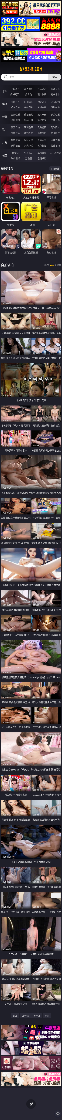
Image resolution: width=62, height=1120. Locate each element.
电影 (4, 117)
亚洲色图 (28, 127)
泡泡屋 (28, 158)
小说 (4, 142)
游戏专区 (55, 88)
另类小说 (28, 145)
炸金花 (28, 94)
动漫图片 (55, 127)
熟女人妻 (15, 107)
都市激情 (15, 140)
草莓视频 (42, 152)
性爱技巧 (55, 145)
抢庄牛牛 (55, 94)
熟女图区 (42, 132)
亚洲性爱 (15, 114)
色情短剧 (42, 158)
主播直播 (42, 107)
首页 (15, 1015)
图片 (4, 129)
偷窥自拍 (15, 127)
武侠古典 (55, 140)
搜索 (54, 77)
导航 (4, 155)
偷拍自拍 (28, 114)
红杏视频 (15, 158)
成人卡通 (42, 114)
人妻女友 (42, 140)
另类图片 (55, 132)
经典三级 (28, 119)
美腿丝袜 (15, 132)
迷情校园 (15, 145)
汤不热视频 (55, 152)
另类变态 (55, 119)
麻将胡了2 (15, 94)
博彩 (4, 91)
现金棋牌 (42, 94)
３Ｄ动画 (55, 101)
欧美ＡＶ (42, 101)
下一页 (36, 1015)
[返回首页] (58, 1113)
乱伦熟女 (42, 119)
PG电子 (15, 88)
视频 (4, 104)
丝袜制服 (28, 107)
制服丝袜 (15, 119)
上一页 (25, 1015)
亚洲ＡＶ (15, 101)
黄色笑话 (42, 145)
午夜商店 (28, 152)
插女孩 (15, 152)
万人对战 (42, 88)
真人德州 (28, 88)
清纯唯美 (28, 132)
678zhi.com (31, 69)
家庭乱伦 (28, 140)
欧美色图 (42, 127)
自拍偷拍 (28, 101)
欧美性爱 (55, 114)
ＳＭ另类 (55, 107)
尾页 (47, 1015)
